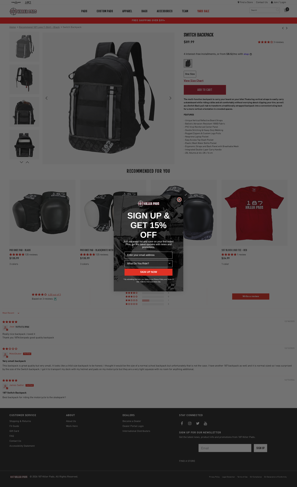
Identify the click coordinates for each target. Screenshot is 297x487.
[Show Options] (169, 263)
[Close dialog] (179, 199)
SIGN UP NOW (148, 272)
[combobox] (147, 263)
